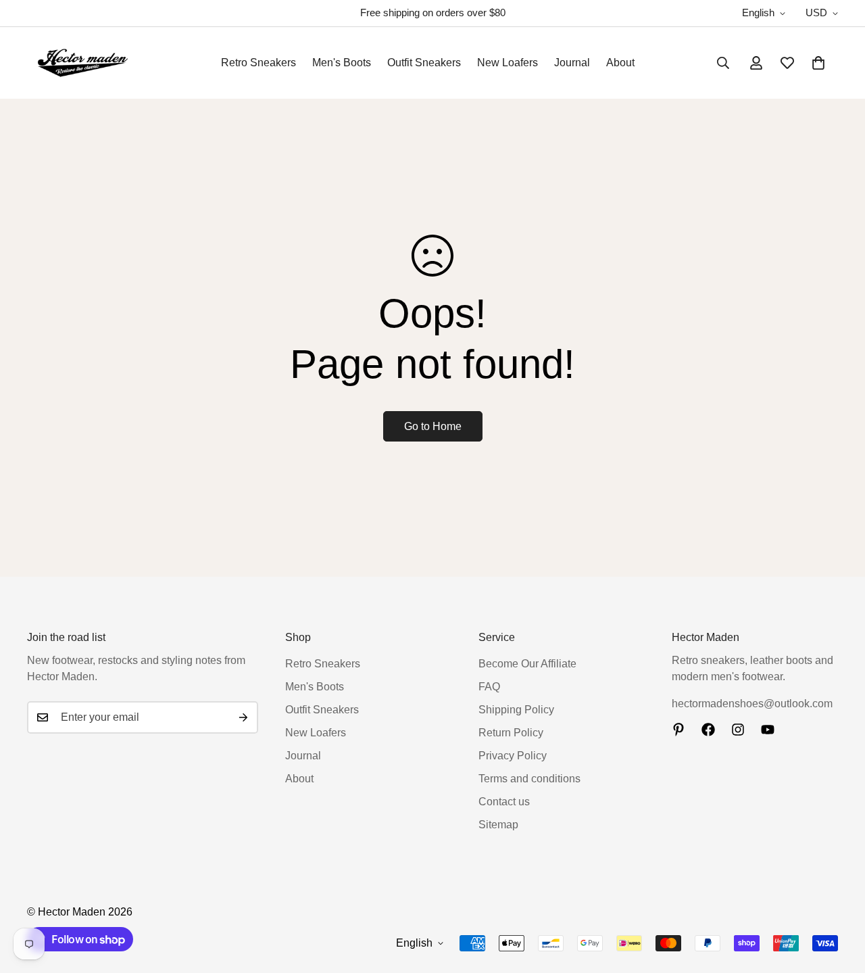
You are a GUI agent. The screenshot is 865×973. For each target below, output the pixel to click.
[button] (818, 62)
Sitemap (498, 824)
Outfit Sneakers (424, 62)
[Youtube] (767, 729)
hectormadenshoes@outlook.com (752, 703)
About (620, 62)
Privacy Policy (512, 755)
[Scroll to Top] (838, 899)
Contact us (504, 801)
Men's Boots (341, 62)
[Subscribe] (243, 717)
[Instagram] (738, 729)
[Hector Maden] (83, 63)
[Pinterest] (678, 729)
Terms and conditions (529, 778)
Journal (572, 62)
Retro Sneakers (258, 62)
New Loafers (507, 62)
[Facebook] (708, 729)
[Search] (723, 63)
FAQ (489, 686)
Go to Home (433, 426)
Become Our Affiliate (527, 663)
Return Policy (510, 732)
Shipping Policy (516, 709)
